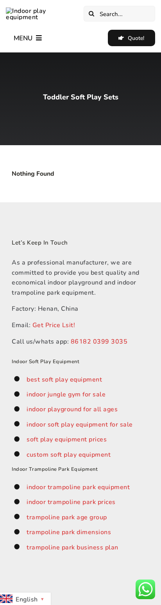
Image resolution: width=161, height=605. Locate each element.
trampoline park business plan (72, 547)
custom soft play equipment (69, 454)
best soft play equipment (64, 379)
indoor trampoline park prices (71, 501)
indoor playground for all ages (72, 408)
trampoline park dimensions (69, 531)
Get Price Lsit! (53, 324)
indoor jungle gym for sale (66, 394)
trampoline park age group (67, 516)
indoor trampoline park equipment (78, 486)
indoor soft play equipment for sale (80, 424)
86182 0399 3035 (99, 341)
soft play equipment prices (67, 439)
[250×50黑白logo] (41, 10)
